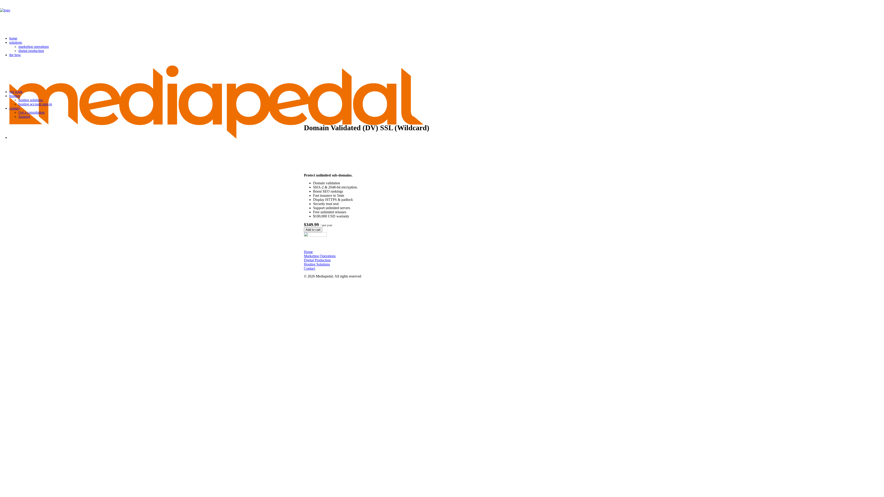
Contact (309, 268)
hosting (14, 96)
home (13, 38)
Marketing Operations (320, 256)
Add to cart (313, 229)
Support (24, 116)
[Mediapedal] (442, 16)
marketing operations (33, 47)
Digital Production (317, 260)
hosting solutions (30, 100)
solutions (15, 42)
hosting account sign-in (35, 104)
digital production (31, 51)
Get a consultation (31, 112)
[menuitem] (446, 38)
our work (16, 92)
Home (308, 252)
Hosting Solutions (317, 264)
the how (15, 55)
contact (14, 108)
